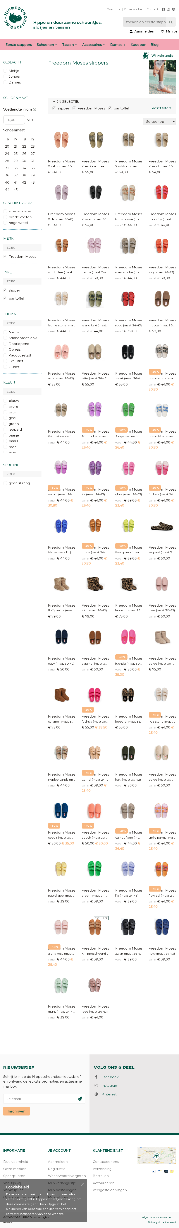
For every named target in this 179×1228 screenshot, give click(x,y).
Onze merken (14, 1169)
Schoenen (45, 45)
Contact (152, 9)
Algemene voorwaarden (157, 1217)
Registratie (56, 1169)
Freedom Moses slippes (95, 489)
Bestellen (101, 1176)
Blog (154, 45)
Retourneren (103, 1183)
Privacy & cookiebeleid (162, 1222)
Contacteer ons (106, 1162)
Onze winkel (133, 9)
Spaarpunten (14, 1176)
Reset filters (161, 108)
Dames (116, 45)
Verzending (102, 1169)
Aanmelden (58, 1162)
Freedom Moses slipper (61, 161)
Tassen (68, 45)
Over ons (113, 9)
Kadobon (138, 45)
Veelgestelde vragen (110, 1190)
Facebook (109, 1077)
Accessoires (92, 45)
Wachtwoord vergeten (67, 1176)
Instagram (108, 1085)
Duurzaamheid (15, 1162)
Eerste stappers (18, 45)
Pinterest (108, 1094)
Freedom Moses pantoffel (162, 320)
